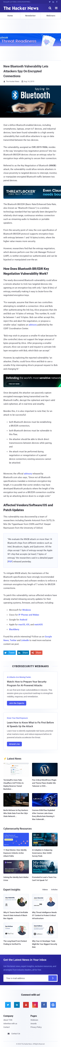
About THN (7, 1020)
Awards (33, 1023)
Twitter (13, 640)
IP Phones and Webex (28, 615)
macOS (21, 624)
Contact (6, 1027)
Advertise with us (10, 1023)
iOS (27, 624)
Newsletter (30, 15)
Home (10, 15)
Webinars (50, 15)
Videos (45, 889)
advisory (33, 324)
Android (23, 619)
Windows (26, 610)
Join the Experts (16, 703)
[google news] (53, 1005)
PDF (10, 561)
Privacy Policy (36, 1027)
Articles (54, 889)
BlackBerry (14, 629)
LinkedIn (25, 640)
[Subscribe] (52, 978)
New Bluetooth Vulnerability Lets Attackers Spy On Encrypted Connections (25, 71)
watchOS (38, 624)
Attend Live (14, 744)
